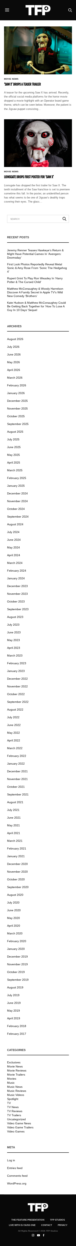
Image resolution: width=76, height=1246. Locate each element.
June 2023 (14, 632)
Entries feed (14, 1168)
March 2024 (14, 562)
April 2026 (13, 370)
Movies (11, 1078)
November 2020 (17, 871)
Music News (14, 1086)
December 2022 (17, 678)
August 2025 (15, 431)
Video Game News (19, 1123)
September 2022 (18, 701)
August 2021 (15, 802)
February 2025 (16, 478)
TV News (13, 1107)
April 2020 (13, 925)
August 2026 (15, 339)
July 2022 (13, 717)
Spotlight (12, 1099)
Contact (46, 1225)
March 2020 (14, 933)
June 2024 (14, 539)
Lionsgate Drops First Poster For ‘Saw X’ (29, 177)
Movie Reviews (16, 1070)
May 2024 (13, 547)
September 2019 (18, 979)
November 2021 (17, 779)
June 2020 (14, 910)
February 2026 (16, 385)
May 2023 (13, 640)
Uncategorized (16, 1119)
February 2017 (16, 1033)
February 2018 (16, 1026)
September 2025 (18, 424)
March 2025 (14, 470)
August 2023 (15, 617)
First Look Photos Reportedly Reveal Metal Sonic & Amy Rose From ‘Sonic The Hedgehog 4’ (37, 268)
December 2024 (17, 493)
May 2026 (13, 362)
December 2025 (17, 400)
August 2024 (15, 524)
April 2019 (13, 1018)
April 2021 (13, 833)
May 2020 (13, 918)
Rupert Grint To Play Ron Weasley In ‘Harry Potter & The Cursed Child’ (35, 280)
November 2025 (17, 408)
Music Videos (15, 1094)
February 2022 (16, 755)
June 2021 (14, 817)
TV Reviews (14, 1111)
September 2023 (18, 609)
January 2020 (16, 948)
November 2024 (17, 501)
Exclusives (13, 1062)
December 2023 (17, 586)
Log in (11, 1160)
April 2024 (13, 555)
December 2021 (17, 771)
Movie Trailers (16, 1074)
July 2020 (13, 902)
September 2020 (18, 887)
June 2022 (14, 725)
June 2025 (14, 447)
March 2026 (14, 377)
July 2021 (13, 810)
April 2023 (13, 647)
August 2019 (15, 987)
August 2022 (15, 709)
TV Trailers (14, 1115)
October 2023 (16, 601)
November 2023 (17, 593)
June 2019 (14, 1002)
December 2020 (17, 864)
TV (9, 1103)
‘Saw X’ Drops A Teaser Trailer (22, 84)
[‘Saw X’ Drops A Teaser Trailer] (38, 50)
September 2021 (18, 794)
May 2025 (13, 454)
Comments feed (17, 1175)
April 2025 (13, 462)
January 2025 (16, 485)
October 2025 (16, 416)
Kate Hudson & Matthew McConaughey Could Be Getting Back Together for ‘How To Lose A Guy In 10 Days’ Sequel (36, 306)
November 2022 (17, 686)
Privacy (62, 1225)
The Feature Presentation (27, 1220)
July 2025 (13, 439)
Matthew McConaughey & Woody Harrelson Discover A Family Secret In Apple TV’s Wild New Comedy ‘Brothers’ (35, 292)
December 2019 (17, 956)
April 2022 (13, 740)
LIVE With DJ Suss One (22, 1225)
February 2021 (16, 848)
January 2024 (16, 578)
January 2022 (16, 763)
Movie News (11, 79)
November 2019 (17, 964)
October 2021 (16, 786)
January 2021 (16, 856)
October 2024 (16, 508)
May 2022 (13, 732)
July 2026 (13, 346)
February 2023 (16, 663)
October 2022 (16, 694)
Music (11, 1082)
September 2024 (18, 516)
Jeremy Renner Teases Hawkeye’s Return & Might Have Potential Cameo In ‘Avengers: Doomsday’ (35, 254)
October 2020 (16, 879)
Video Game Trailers (20, 1127)
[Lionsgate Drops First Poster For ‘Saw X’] (38, 143)
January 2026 (16, 393)
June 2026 (14, 354)
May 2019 (13, 1010)
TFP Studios (57, 1220)
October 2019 (16, 972)
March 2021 (14, 840)
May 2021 (13, 825)
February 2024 (16, 570)
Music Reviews (16, 1090)
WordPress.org (16, 1183)
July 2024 (13, 532)
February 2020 (16, 941)
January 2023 (16, 671)
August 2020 (15, 894)
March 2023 (14, 655)
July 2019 (13, 995)
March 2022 (14, 748)
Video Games (16, 1131)
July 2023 (13, 624)
